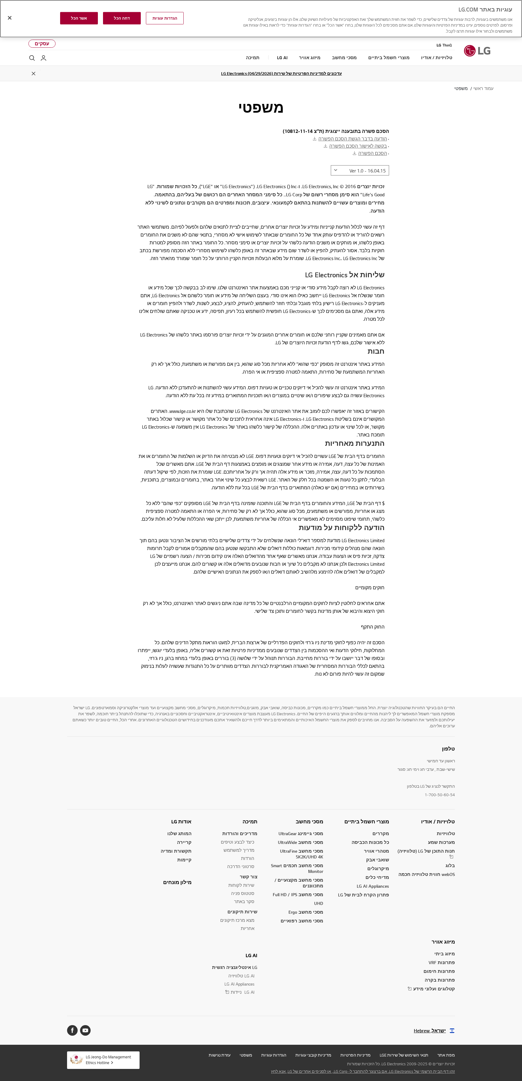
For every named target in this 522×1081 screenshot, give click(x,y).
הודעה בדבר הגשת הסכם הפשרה (352, 139)
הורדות (247, 858)
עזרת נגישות (219, 1055)
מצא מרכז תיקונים (237, 920)
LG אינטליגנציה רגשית (234, 967)
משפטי (246, 1055)
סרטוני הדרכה (240, 866)
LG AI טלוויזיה (241, 976)
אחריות (247, 928)
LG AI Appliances (373, 886)
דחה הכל (122, 18)
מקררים (380, 833)
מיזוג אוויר (443, 942)
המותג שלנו (179, 833)
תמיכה (250, 822)
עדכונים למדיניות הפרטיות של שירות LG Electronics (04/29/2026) (281, 73)
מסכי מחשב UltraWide (300, 842)
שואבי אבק (377, 860)
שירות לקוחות (241, 885)
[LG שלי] (43, 58)
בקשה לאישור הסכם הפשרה (358, 146)
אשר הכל (79, 18)
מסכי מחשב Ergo (305, 912)
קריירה (184, 842)
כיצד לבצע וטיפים (237, 842)
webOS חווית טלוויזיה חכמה (426, 874)
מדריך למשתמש (239, 850)
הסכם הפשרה (372, 153)
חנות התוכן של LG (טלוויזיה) (426, 851)
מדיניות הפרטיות (355, 1055)
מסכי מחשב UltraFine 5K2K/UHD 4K (301, 854)
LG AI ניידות (242, 992)
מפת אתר (446, 1055)
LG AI (251, 955)
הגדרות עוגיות (273, 1055)
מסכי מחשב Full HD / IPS (298, 894)
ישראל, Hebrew (430, 1031)
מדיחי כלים (377, 877)
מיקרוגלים (378, 868)
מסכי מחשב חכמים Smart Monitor (297, 868)
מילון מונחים (177, 882)
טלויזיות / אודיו (438, 822)
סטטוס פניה (242, 893)
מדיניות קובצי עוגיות (313, 1055)
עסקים (42, 43)
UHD (318, 903)
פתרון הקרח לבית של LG (363, 895)
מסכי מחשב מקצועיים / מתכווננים (299, 883)
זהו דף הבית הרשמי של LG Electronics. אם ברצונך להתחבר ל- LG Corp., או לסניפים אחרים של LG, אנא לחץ (363, 1071)
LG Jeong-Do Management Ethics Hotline (108, 1059)
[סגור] (9, 17)
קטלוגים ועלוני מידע (434, 989)
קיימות (184, 860)
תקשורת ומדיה (176, 851)
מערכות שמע (441, 842)
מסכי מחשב (309, 822)
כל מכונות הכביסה (370, 842)
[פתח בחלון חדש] (85, 1030)
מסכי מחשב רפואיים (302, 921)
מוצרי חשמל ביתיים (366, 822)
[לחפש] (32, 58)
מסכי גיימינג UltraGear (301, 833)
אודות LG (181, 822)
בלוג (450, 865)
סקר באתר (244, 901)
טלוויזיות (446, 833)
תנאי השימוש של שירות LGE (404, 1055)
